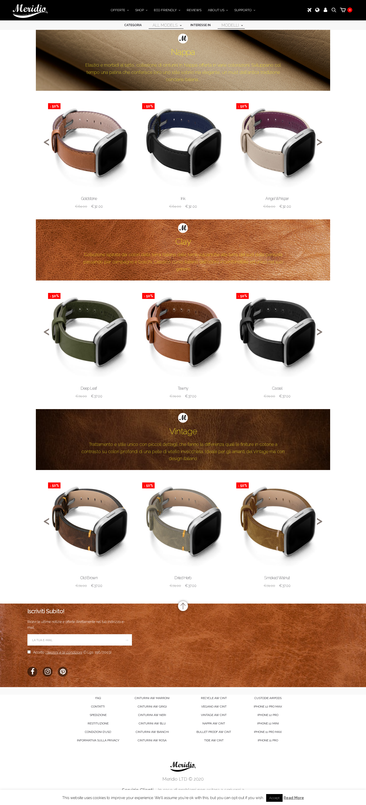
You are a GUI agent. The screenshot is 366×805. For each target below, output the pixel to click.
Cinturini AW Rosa (152, 740)
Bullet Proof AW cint (213, 732)
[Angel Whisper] (277, 141)
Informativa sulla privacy (98, 740)
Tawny (183, 388)
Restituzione (98, 723)
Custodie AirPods (268, 698)
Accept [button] (274, 798)
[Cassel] (277, 331)
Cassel (277, 388)
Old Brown (89, 577)
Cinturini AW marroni (152, 698)
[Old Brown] (89, 520)
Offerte (118, 10)
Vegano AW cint (214, 706)
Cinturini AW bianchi (152, 732)
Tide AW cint (214, 740)
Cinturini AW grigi (152, 706)
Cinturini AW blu (152, 723)
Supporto (243, 10)
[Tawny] (183, 331)
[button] (152, 25)
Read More (294, 798)
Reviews (194, 10)
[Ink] (183, 141)
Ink (183, 198)
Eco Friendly (165, 10)
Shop (139, 10)
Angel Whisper (277, 198)
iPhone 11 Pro (268, 740)
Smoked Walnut (277, 577)
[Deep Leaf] (89, 331)
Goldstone (89, 198)
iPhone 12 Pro (267, 715)
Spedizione (98, 715)
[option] (89, 160)
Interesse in (200, 25)
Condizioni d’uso (98, 732)
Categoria (133, 25)
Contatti (98, 706)
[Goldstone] (89, 141)
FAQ (98, 698)
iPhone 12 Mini (268, 723)
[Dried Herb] (183, 520)
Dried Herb (183, 577)
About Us (216, 10)
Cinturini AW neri (152, 715)
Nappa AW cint (213, 723)
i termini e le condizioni (63, 652)
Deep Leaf (89, 388)
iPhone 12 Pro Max (268, 706)
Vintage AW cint (214, 715)
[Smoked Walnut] (277, 520)
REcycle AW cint (214, 698)
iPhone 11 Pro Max (268, 732)
